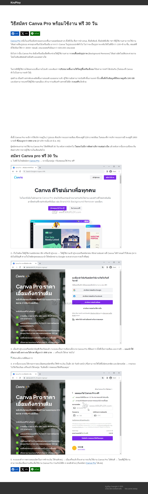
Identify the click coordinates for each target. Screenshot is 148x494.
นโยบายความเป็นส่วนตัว (113, 488)
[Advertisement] (74, 10)
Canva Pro (16, 41)
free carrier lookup (131, 488)
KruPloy (16, 2)
